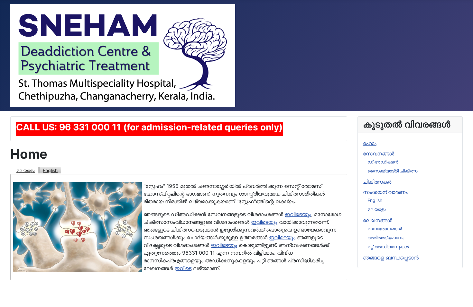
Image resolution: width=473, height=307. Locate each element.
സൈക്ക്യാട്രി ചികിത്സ (392, 170)
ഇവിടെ (182, 268)
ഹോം (369, 143)
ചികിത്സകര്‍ (377, 182)
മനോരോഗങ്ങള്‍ (384, 228)
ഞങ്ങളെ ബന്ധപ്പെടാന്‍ (391, 257)
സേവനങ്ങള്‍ (378, 153)
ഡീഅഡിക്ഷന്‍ (382, 161)
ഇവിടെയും (298, 214)
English (50, 170)
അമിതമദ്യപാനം (385, 237)
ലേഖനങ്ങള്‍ (377, 220)
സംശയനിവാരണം (385, 192)
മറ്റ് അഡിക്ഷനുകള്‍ (388, 246)
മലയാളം (25, 170)
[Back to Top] (462, 295)
